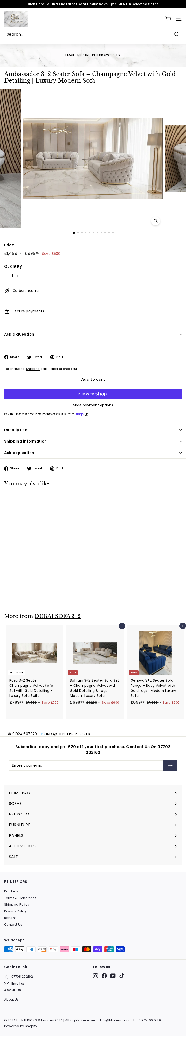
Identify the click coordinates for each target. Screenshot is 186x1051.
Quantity (13, 266)
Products (11, 891)
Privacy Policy (15, 911)
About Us (11, 999)
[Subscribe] (170, 765)
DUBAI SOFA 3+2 (58, 616)
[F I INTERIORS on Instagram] (95, 975)
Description (15, 429)
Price (9, 245)
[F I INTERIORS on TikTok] (121, 975)
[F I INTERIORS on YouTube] (113, 975)
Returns (10, 917)
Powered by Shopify (20, 1026)
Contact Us (13, 924)
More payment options (93, 405)
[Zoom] (155, 220)
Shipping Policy (16, 904)
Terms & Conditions (20, 898)
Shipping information (25, 441)
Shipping (33, 369)
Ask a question (19, 334)
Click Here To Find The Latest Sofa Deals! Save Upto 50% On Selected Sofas (92, 4)
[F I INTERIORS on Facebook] (104, 975)
